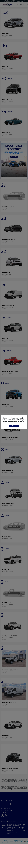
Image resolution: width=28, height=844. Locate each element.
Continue (14, 425)
